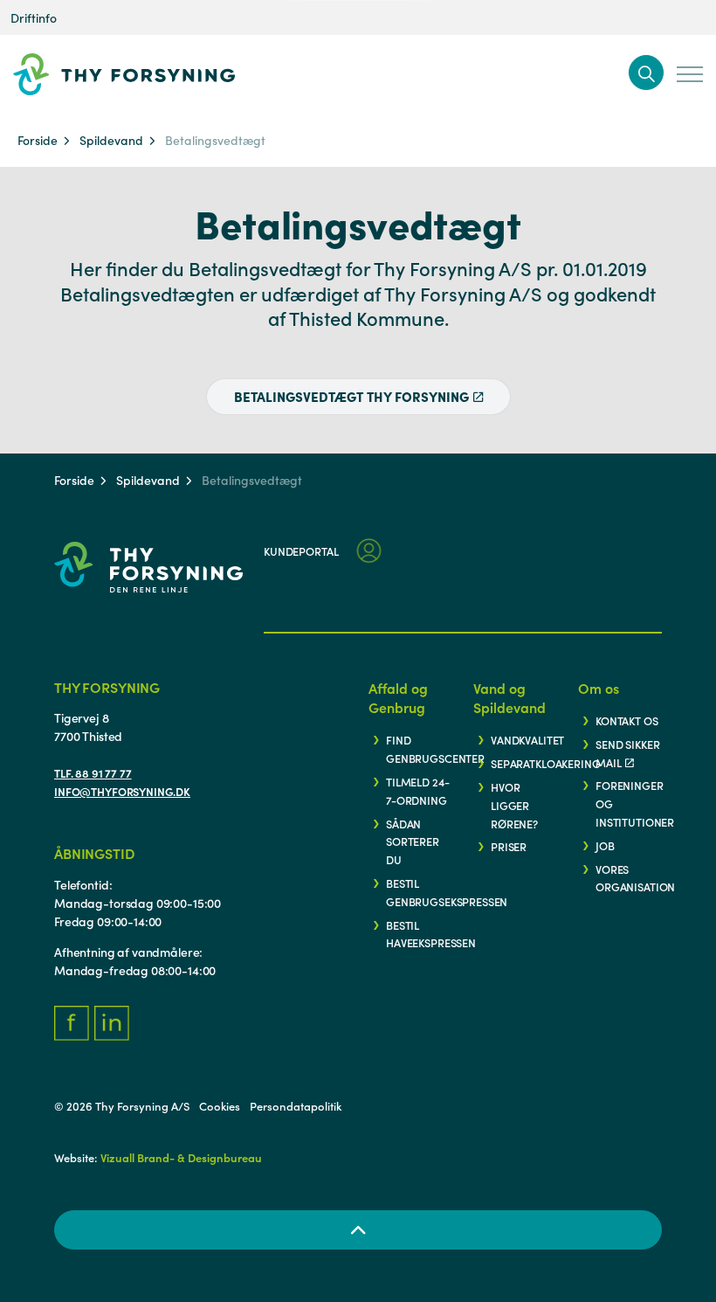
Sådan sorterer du (412, 841)
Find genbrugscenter (435, 748)
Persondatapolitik (295, 1106)
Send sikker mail (627, 753)
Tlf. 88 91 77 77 (93, 772)
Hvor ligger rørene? (514, 805)
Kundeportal (301, 550)
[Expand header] (690, 74)
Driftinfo (33, 17)
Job (605, 845)
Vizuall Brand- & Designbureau (181, 1157)
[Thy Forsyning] (151, 74)
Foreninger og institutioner (635, 803)
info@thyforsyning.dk (122, 791)
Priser (509, 846)
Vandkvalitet (527, 739)
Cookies (219, 1106)
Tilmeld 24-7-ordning (417, 790)
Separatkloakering (545, 763)
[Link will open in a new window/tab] (71, 1023)
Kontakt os (627, 720)
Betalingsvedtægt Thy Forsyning (351, 396)
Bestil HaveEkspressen (431, 934)
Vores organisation (635, 878)
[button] (646, 72)
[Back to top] (358, 1230)
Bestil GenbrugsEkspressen (446, 892)
